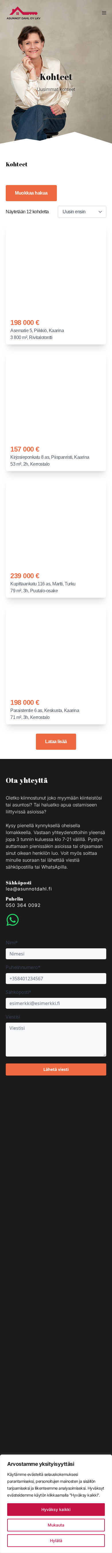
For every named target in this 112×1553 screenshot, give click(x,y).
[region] (56, 1504)
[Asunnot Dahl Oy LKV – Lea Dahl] (23, 13)
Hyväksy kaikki (56, 1509)
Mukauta (56, 1524)
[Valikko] (104, 13)
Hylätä (56, 1540)
